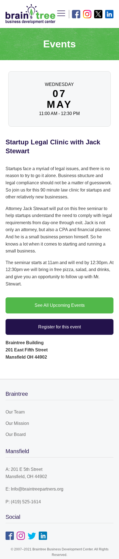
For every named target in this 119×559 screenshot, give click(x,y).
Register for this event (59, 327)
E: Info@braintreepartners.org (34, 489)
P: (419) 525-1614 (23, 501)
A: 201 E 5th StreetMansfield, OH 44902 (26, 473)
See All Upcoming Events (60, 305)
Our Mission (17, 423)
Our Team (15, 412)
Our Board (16, 434)
